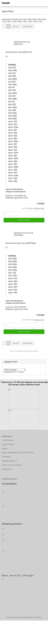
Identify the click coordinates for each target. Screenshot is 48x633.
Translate (20, 372)
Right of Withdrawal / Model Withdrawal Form (18, 452)
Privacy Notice (7, 469)
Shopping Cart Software (15, 617)
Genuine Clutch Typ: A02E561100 (19, 52)
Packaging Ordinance (9, 461)
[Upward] (41, 629)
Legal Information (8, 444)
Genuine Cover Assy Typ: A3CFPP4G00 (21, 243)
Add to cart (24, 220)
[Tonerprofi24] (5, 3)
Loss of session (7, 440)
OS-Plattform (6, 457)
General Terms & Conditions (12, 465)
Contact (4, 448)
